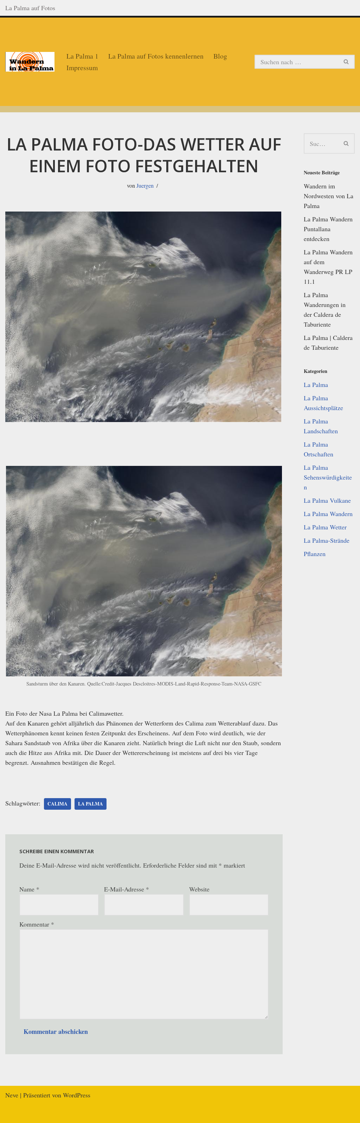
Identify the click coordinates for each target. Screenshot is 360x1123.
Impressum (82, 67)
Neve (11, 1095)
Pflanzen (315, 553)
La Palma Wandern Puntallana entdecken (328, 229)
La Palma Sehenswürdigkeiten (328, 477)
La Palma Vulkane (327, 500)
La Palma (90, 803)
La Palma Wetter (325, 527)
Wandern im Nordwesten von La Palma (328, 196)
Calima (57, 803)
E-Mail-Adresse (126, 889)
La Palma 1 (82, 56)
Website (199, 889)
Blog (220, 56)
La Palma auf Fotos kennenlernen (156, 56)
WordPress (76, 1095)
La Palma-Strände (326, 540)
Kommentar (36, 924)
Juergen (145, 185)
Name (29, 889)
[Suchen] (346, 62)
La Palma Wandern (328, 513)
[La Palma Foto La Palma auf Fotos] (29, 62)
